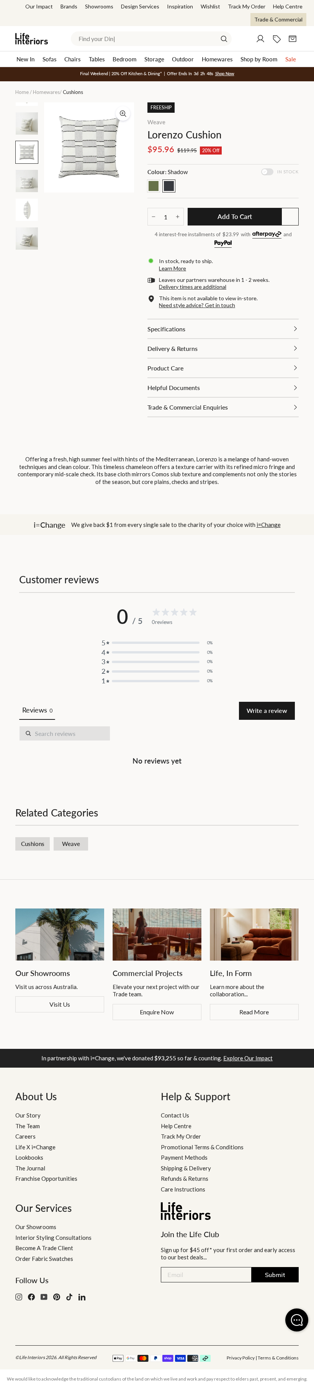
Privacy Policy (241, 1358)
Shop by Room (258, 59)
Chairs (72, 59)
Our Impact (39, 6)
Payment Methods (184, 1157)
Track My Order (246, 6)
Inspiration (180, 6)
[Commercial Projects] (157, 934)
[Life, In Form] (254, 934)
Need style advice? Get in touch (197, 305)
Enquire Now (157, 1011)
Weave (156, 121)
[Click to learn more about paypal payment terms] (223, 244)
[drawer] (223, 329)
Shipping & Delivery (186, 1168)
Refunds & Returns (184, 1178)
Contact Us (175, 1115)
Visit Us (59, 1004)
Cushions (32, 843)
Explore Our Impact (248, 1058)
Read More (254, 1011)
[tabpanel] (157, 747)
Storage (154, 59)
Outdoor (183, 59)
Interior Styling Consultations (53, 1237)
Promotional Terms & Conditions (202, 1147)
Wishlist (210, 6)
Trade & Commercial (278, 19)
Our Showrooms (35, 1226)
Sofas (50, 59)
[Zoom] (123, 113)
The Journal (30, 1168)
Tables (97, 59)
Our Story (28, 1115)
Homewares (217, 59)
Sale (290, 59)
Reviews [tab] (37, 710)
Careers (25, 1136)
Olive (153, 186)
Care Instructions (183, 1189)
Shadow (169, 186)
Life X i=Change (35, 1147)
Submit (275, 1275)
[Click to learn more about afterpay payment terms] (266, 235)
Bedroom (124, 59)
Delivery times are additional (192, 286)
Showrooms (99, 6)
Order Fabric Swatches (44, 1258)
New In (25, 59)
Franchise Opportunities (46, 1178)
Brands (69, 6)
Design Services (140, 6)
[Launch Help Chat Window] (296, 1320)
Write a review (267, 710)
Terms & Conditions (278, 1358)
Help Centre (288, 6)
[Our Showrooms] (59, 934)
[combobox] (151, 38)
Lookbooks (29, 1157)
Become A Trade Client (44, 1247)
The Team (27, 1125)
